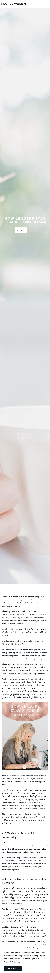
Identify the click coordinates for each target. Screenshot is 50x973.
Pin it (10, 766)
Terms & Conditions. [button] (13, 962)
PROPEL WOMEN (13, 4)
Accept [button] (13, 968)
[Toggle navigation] (45, 4)
